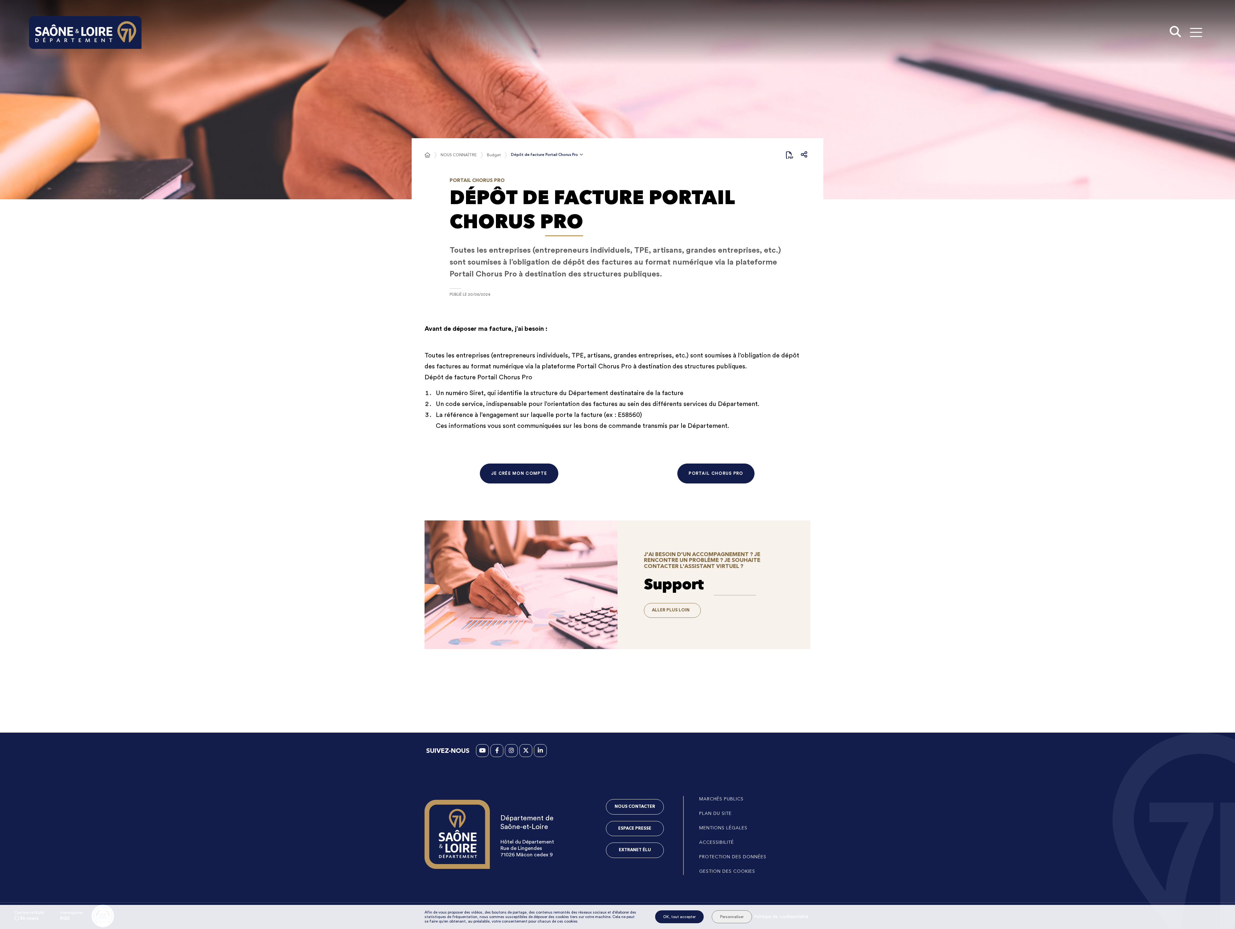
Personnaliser (732, 917)
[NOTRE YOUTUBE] (482, 750)
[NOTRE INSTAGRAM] (511, 750)
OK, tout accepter (679, 917)
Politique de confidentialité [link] (781, 917)
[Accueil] (427, 155)
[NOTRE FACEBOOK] (496, 750)
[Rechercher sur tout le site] (1175, 32)
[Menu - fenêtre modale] (1196, 32)
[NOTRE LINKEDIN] (540, 750)
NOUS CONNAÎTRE (459, 154)
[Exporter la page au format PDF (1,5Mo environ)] (789, 155)
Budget (494, 154)
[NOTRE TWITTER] (525, 750)
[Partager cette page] (804, 155)
